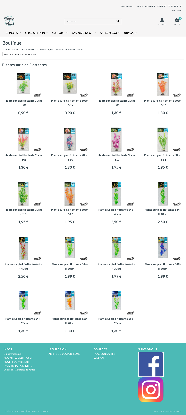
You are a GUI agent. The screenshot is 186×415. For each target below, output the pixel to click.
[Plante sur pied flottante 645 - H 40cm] (23, 260)
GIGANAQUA (46, 49)
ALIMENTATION (35, 33)
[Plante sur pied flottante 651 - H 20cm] (116, 314)
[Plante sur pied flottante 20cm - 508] (23, 151)
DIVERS (129, 33)
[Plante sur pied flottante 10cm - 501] (23, 96)
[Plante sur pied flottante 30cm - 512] (116, 151)
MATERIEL (58, 33)
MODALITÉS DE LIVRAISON (18, 357)
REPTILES (12, 33)
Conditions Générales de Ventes (19, 369)
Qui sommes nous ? (13, 353)
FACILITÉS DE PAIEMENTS (18, 365)
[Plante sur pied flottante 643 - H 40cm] (116, 205)
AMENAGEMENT (82, 33)
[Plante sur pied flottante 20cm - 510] (69, 151)
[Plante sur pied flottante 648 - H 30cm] (162, 260)
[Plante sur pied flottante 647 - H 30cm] (116, 260)
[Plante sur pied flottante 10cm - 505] (69, 96)
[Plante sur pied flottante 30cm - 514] (162, 151)
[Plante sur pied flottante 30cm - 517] (69, 205)
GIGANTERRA (108, 33)
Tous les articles (10, 49)
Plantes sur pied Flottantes (69, 49)
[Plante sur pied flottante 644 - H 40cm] (162, 205)
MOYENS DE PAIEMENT (16, 361)
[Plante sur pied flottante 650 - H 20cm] (69, 314)
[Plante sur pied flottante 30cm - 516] (23, 205)
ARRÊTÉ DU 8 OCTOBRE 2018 (64, 353)
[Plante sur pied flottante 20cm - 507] (162, 96)
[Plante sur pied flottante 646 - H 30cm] (69, 260)
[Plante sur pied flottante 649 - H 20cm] (23, 314)
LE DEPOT (98, 357)
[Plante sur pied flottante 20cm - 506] (116, 96)
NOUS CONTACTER (104, 353)
